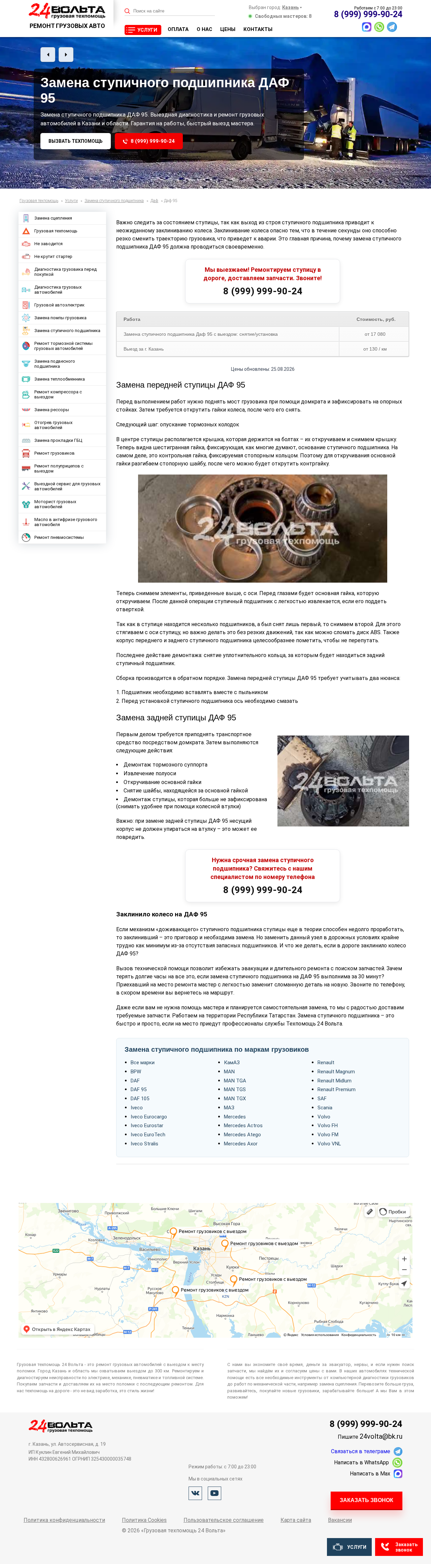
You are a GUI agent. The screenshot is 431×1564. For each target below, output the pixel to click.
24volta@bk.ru (381, 1436)
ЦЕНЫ (227, 29)
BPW (136, 1072)
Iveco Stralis (144, 1144)
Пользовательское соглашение (224, 1520)
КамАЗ (232, 1063)
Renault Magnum (336, 1072)
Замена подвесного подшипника (54, 364)
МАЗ (229, 1108)
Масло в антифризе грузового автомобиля (65, 522)
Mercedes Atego (242, 1135)
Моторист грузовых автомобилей (55, 504)
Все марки (143, 1063)
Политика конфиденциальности (64, 1520)
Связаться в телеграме (360, 1451)
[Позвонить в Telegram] (392, 27)
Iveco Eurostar (147, 1125)
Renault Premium (337, 1089)
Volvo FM (328, 1135)
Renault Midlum (335, 1081)
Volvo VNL (329, 1144)
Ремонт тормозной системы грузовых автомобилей (63, 346)
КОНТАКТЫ (257, 29)
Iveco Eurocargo (149, 1117)
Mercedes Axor (241, 1144)
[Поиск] (127, 11)
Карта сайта (295, 1520)
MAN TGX (235, 1099)
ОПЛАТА (178, 29)
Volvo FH (328, 1125)
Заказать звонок (366, 1500)
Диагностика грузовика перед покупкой (65, 272)
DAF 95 (138, 1089)
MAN (229, 1072)
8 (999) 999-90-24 (153, 141)
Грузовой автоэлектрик (59, 304)
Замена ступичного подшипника (67, 330)
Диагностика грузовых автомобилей (57, 290)
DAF (135, 1081)
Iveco (137, 1108)
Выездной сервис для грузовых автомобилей (67, 486)
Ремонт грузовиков (54, 453)
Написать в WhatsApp (361, 1462)
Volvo (324, 1117)
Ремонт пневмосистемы (59, 537)
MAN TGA (235, 1081)
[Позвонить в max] (366, 27)
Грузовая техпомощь (55, 230)
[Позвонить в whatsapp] (379, 27)
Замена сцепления (53, 218)
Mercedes (235, 1117)
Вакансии (340, 1520)
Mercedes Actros (243, 1125)
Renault (326, 1063)
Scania (325, 1108)
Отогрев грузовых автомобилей (53, 425)
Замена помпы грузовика (60, 317)
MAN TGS (235, 1089)
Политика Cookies (144, 1520)
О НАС (204, 29)
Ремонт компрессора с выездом (58, 394)
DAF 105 (140, 1099)
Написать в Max (370, 1473)
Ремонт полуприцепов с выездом (59, 468)
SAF (322, 1099)
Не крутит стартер (53, 256)
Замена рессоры (51, 409)
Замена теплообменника (59, 379)
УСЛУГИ (147, 30)
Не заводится (48, 243)
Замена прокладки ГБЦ (58, 440)
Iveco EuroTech (148, 1135)
